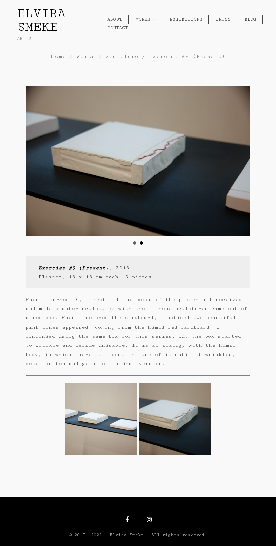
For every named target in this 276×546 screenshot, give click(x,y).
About (114, 19)
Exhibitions (186, 19)
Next (241, 161)
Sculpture (121, 56)
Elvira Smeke (41, 20)
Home (58, 56)
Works (143, 19)
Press (223, 19)
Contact (117, 28)
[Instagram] (149, 519)
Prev (34, 161)
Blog (250, 19)
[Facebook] (127, 519)
